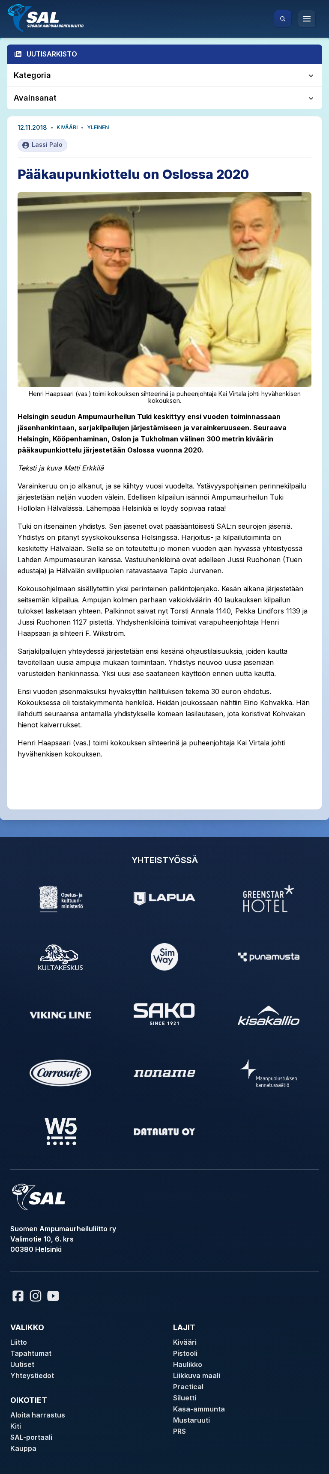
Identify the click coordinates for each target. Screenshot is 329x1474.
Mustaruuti (191, 1420)
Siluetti (184, 1398)
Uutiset (22, 1364)
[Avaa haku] (282, 18)
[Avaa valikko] (306, 18)
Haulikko (187, 1364)
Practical (188, 1386)
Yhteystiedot (32, 1375)
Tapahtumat (30, 1353)
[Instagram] (35, 1296)
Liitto (18, 1342)
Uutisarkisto (52, 54)
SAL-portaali (31, 1437)
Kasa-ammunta (199, 1409)
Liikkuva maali (196, 1375)
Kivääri (67, 127)
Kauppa (23, 1448)
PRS (179, 1431)
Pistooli (185, 1353)
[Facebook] (18, 1296)
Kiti (15, 1426)
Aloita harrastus (37, 1415)
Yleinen (98, 127)
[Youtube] (54, 1295)
